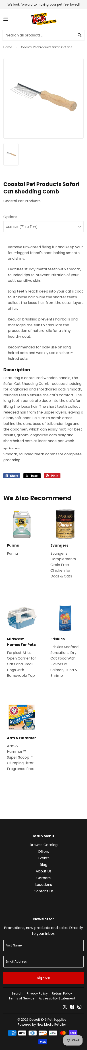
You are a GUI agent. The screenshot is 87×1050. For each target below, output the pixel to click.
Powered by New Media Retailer (42, 1024)
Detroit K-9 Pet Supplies (47, 1019)
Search (17, 993)
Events (44, 858)
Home (7, 47)
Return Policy (62, 993)
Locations (43, 884)
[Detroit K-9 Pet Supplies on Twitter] (65, 1007)
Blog (43, 864)
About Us (44, 871)
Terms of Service (21, 998)
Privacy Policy (37, 993)
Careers (43, 877)
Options (10, 216)
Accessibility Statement (57, 998)
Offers (43, 851)
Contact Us (44, 891)
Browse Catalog (44, 844)
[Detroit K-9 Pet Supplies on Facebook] (72, 1007)
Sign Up (43, 978)
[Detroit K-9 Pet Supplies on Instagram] (79, 1007)
